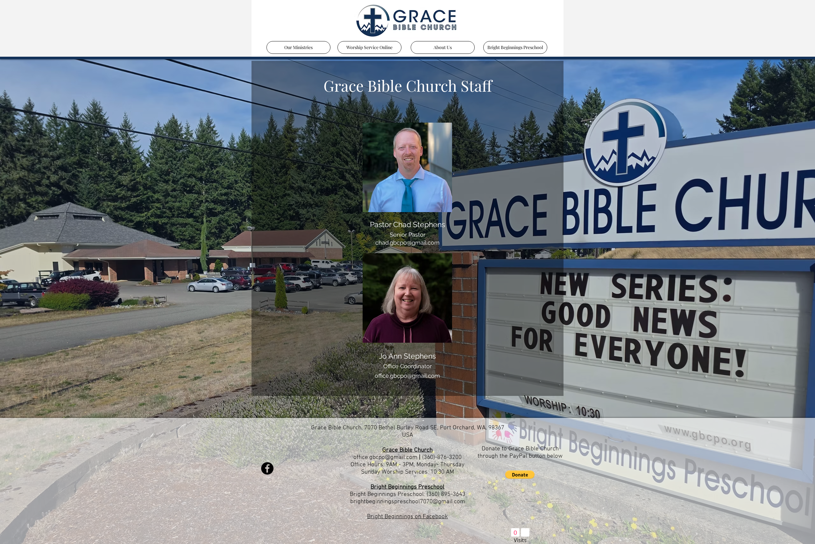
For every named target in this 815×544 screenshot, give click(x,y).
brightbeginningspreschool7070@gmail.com (407, 501)
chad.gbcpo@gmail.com (407, 242)
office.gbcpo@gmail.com (385, 457)
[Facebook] (267, 468)
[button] (520, 474)
